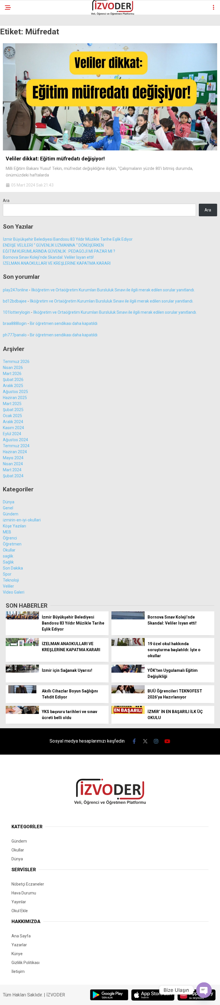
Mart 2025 (12, 403)
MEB (7, 532)
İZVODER (55, 995)
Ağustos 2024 (15, 439)
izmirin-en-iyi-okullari (22, 520)
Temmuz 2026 (16, 361)
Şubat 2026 (13, 379)
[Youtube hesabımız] (167, 741)
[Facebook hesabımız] (134, 741)
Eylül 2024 (12, 433)
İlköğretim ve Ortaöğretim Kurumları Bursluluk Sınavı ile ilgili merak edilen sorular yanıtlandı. (113, 290)
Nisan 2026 (13, 367)
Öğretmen (12, 544)
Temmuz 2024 (16, 445)
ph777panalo (15, 335)
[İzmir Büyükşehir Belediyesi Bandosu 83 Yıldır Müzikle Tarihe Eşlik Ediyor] (22, 618)
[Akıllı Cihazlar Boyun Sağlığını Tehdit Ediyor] (22, 692)
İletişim (18, 971)
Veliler (8, 586)
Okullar (9, 550)
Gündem (10, 514)
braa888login (15, 323)
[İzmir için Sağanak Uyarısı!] (22, 671)
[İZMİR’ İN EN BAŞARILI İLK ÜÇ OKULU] (128, 712)
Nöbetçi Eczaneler (27, 884)
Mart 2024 (12, 470)
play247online (15, 290)
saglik (8, 556)
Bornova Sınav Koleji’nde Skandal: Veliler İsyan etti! (48, 257)
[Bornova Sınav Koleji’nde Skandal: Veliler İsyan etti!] (128, 618)
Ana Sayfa (21, 936)
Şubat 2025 (13, 409)
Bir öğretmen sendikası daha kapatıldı (63, 323)
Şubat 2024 (13, 476)
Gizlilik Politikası (25, 962)
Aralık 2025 (13, 385)
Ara (6, 200)
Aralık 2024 (13, 421)
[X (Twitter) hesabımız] (145, 741)
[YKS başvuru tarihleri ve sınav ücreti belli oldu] (22, 712)
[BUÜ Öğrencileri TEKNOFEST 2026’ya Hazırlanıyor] (128, 692)
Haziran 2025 (15, 397)
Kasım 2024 (13, 427)
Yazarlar (19, 945)
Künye (17, 953)
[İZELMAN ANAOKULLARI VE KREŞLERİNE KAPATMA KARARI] (22, 644)
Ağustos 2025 (15, 391)
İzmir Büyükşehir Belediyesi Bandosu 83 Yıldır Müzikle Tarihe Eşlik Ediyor (68, 239)
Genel (8, 508)
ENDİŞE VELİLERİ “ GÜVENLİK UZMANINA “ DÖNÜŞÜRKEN (53, 245)
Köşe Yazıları (14, 526)
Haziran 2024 (15, 451)
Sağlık (8, 562)
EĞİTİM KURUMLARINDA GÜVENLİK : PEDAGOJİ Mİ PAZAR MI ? (59, 251)
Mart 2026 (12, 373)
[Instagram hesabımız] (156, 741)
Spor (7, 574)
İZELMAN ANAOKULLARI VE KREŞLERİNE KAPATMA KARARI (57, 263)
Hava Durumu (23, 893)
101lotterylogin (16, 312)
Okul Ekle (19, 910)
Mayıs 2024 (13, 458)
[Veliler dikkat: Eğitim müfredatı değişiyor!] (110, 149)
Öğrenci (10, 538)
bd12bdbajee (15, 301)
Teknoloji (11, 580)
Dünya (8, 502)
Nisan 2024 (13, 464)
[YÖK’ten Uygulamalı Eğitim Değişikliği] (128, 671)
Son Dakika (13, 568)
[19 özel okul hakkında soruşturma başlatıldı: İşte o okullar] (128, 644)
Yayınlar (18, 902)
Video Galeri (13, 592)
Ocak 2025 (12, 415)
